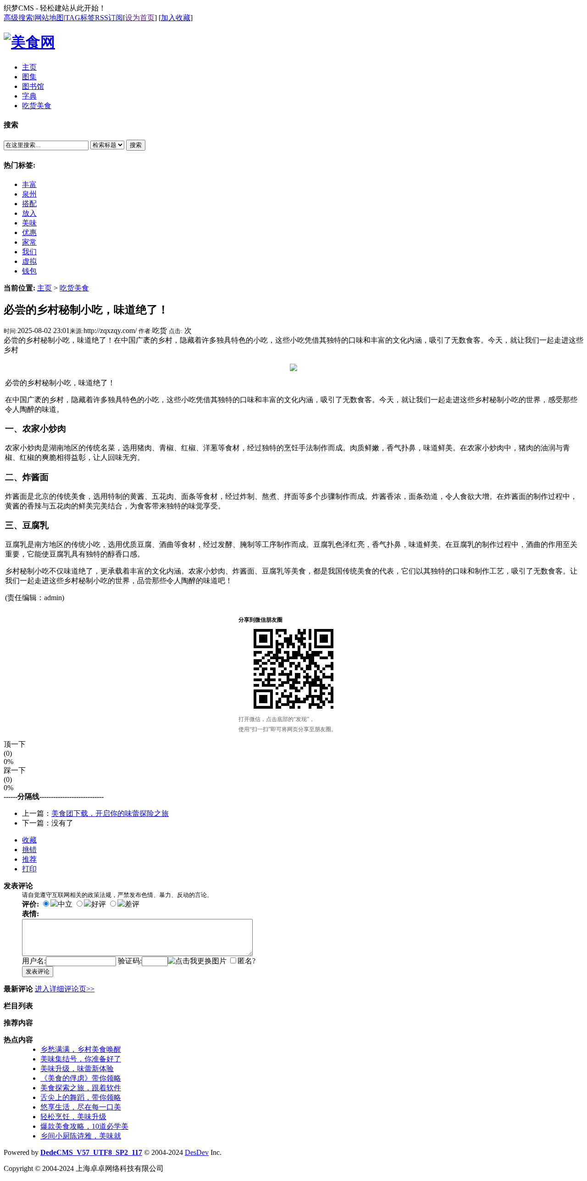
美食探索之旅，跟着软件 (80, 1088)
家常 (29, 242)
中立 (65, 904)
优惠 (29, 232)
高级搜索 (18, 18)
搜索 (136, 145)
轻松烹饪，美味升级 (73, 1117)
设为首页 (140, 18)
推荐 (29, 859)
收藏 (29, 840)
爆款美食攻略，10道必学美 (84, 1126)
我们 (29, 252)
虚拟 (29, 261)
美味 (29, 223)
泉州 (29, 194)
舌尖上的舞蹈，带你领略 (80, 1097)
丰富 (29, 184)
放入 (29, 213)
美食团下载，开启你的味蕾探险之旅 (110, 813)
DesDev (197, 1152)
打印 (29, 869)
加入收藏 (175, 18)
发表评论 (38, 971)
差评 (132, 904)
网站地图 (49, 18)
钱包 (29, 271)
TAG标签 (80, 18)
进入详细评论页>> (64, 989)
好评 (98, 904)
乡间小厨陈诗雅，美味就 (80, 1136)
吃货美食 (74, 288)
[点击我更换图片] (197, 961)
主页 (44, 288)
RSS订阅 (109, 18)
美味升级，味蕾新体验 (77, 1068)
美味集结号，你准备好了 (80, 1059)
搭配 (29, 204)
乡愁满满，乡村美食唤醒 (80, 1049)
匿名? (246, 961)
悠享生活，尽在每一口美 (80, 1107)
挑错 (29, 849)
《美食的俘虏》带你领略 (80, 1078)
